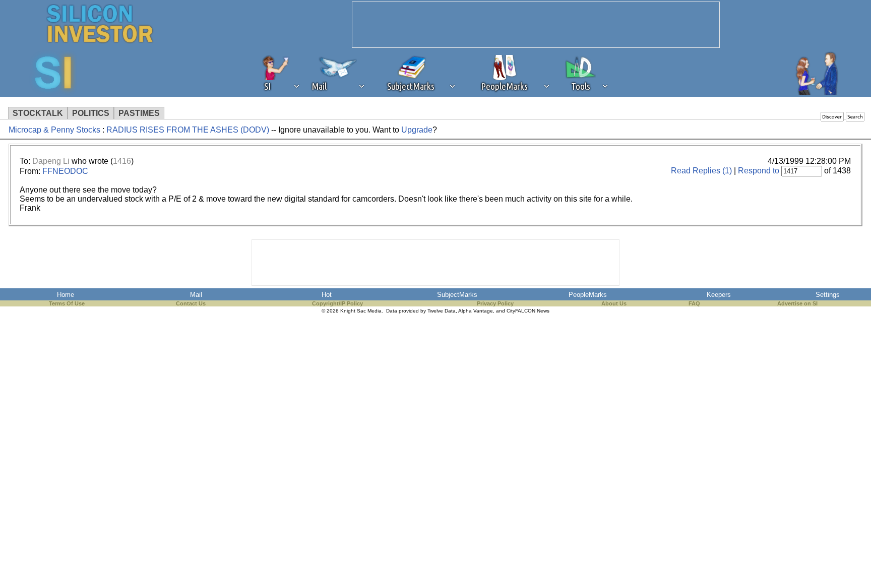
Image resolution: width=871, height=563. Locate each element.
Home (65, 294)
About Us (614, 303)
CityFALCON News (528, 311)
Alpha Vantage (475, 311)
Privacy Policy (495, 303)
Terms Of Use (67, 303)
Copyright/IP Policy (337, 303)
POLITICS (90, 113)
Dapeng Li (51, 161)
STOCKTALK (38, 113)
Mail (196, 294)
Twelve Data (441, 311)
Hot (327, 294)
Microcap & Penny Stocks (54, 130)
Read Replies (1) (701, 170)
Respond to (758, 170)
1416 (122, 161)
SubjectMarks (457, 294)
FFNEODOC (65, 171)
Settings (828, 294)
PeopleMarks (588, 294)
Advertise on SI (797, 303)
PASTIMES (139, 113)
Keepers (719, 294)
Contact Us (191, 303)
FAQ (694, 303)
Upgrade (416, 130)
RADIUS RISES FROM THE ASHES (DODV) (187, 130)
